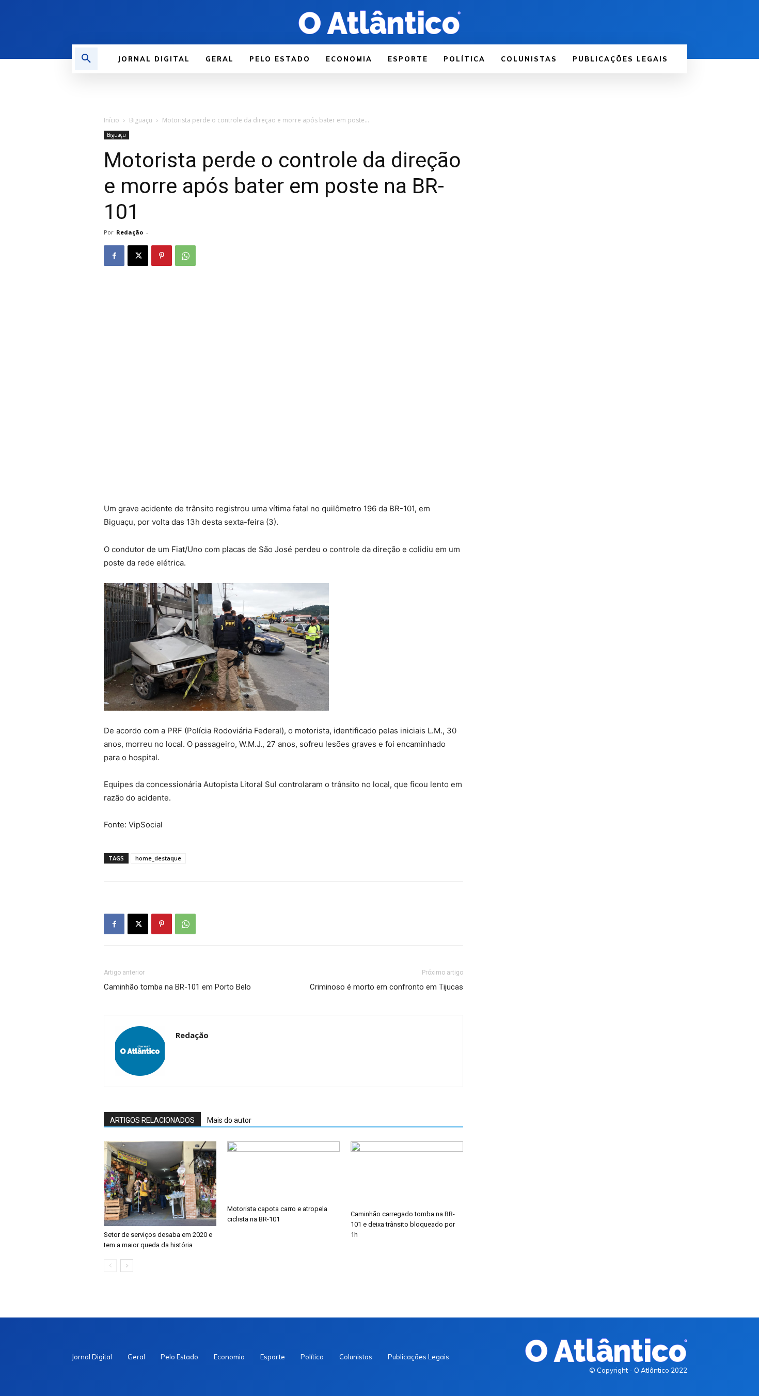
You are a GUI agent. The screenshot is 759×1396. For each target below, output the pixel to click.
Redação (129, 232)
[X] (138, 255)
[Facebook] (114, 255)
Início (111, 120)
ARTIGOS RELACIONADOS (152, 1120)
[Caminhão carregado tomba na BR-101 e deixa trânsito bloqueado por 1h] (407, 1173)
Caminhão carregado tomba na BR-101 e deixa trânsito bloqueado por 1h (403, 1224)
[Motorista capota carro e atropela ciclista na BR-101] (283, 1170)
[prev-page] (110, 1265)
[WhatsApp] (185, 255)
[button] (86, 59)
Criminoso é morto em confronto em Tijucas (386, 987)
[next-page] (126, 1265)
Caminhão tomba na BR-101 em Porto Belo (177, 987)
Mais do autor (229, 1120)
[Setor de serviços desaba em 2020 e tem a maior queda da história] (160, 1183)
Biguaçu (140, 120)
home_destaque (158, 858)
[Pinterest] (161, 255)
